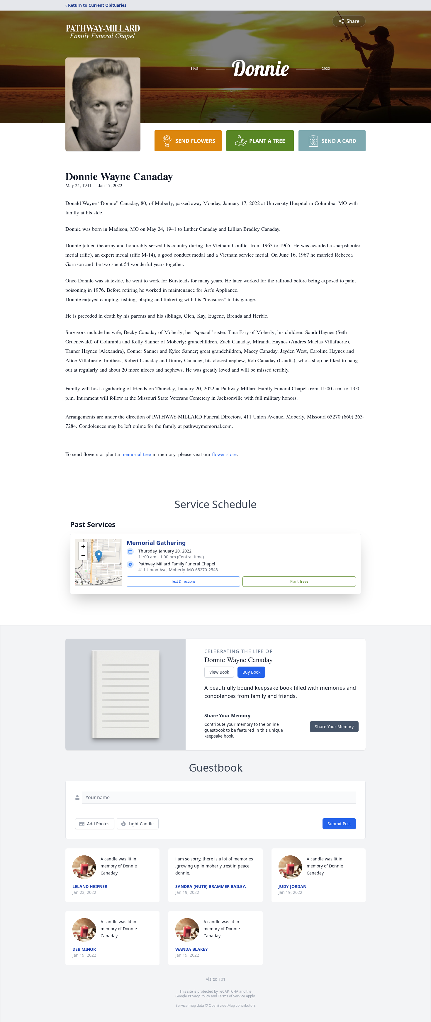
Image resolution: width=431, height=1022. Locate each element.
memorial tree (136, 453)
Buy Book (251, 672)
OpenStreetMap (222, 1005)
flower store (224, 453)
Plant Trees (299, 581)
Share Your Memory (334, 726)
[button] (98, 556)
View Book (219, 672)
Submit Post (339, 823)
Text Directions (183, 581)
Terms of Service (231, 996)
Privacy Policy (199, 996)
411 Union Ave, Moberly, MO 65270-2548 (178, 569)
